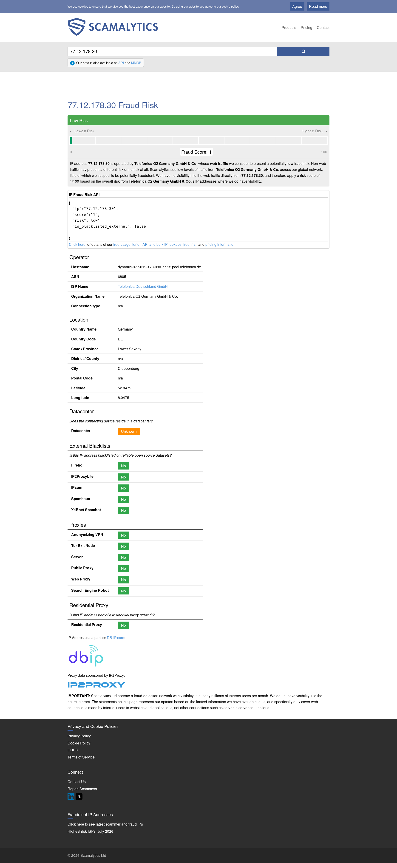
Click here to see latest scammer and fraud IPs (105, 824)
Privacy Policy (79, 736)
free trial (189, 244)
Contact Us (77, 781)
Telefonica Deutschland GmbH (143, 286)
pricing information (220, 244)
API (121, 62)
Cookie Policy (79, 743)
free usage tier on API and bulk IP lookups (147, 244)
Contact (323, 27)
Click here (77, 244)
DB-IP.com (115, 637)
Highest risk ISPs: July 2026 (90, 831)
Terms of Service (81, 757)
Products (289, 27)
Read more (318, 6)
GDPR (73, 750)
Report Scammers (82, 788)
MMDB (136, 62)
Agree (297, 6)
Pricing (306, 27)
